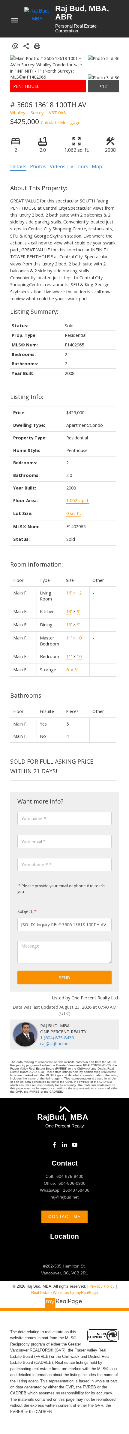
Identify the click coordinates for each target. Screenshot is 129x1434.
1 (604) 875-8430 (57, 1037)
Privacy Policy (102, 1286)
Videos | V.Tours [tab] (69, 166)
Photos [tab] (38, 166)
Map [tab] (97, 166)
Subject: (25, 911)
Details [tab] (18, 166)
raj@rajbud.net (55, 1043)
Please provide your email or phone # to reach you (61, 888)
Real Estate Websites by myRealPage (64, 1292)
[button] (54, 1145)
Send (64, 977)
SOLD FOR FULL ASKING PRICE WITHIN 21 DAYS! (51, 766)
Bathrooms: (26, 695)
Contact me (64, 1216)
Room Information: (36, 564)
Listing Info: (27, 397)
